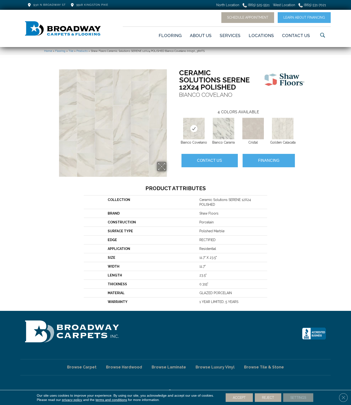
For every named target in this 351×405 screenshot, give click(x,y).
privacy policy (72, 400)
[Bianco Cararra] (223, 128)
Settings (298, 398)
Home (48, 51)
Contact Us (209, 160)
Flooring (60, 51)
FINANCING (268, 160)
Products (82, 51)
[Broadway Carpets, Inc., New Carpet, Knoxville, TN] (314, 334)
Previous (176, 123)
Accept (239, 398)
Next (299, 123)
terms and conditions (111, 400)
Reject (268, 398)
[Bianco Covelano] (194, 128)
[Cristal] (253, 128)
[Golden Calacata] (283, 128)
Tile (71, 51)
